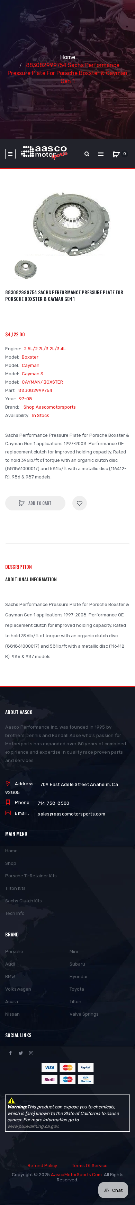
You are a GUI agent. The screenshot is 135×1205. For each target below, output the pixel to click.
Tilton (75, 1001)
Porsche (14, 951)
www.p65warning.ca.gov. (33, 1126)
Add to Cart (39, 503)
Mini (74, 951)
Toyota (77, 989)
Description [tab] (18, 566)
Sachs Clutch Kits (23, 900)
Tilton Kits (15, 888)
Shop (10, 863)
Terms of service (90, 1165)
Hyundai (78, 976)
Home (67, 57)
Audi (10, 964)
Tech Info (15, 913)
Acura (11, 1001)
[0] (116, 154)
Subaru (77, 964)
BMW (10, 976)
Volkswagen (18, 989)
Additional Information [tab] (31, 579)
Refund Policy (42, 1165)
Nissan (12, 1014)
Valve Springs (84, 1014)
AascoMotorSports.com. (77, 1174)
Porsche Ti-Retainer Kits (31, 875)
